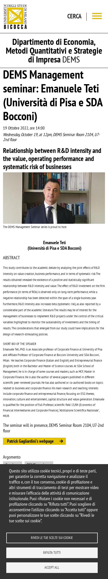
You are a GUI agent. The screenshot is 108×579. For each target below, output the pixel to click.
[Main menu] (97, 16)
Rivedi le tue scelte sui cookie (52, 537)
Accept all (51, 567)
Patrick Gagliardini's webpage (30, 441)
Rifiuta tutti (52, 552)
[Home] (15, 16)
